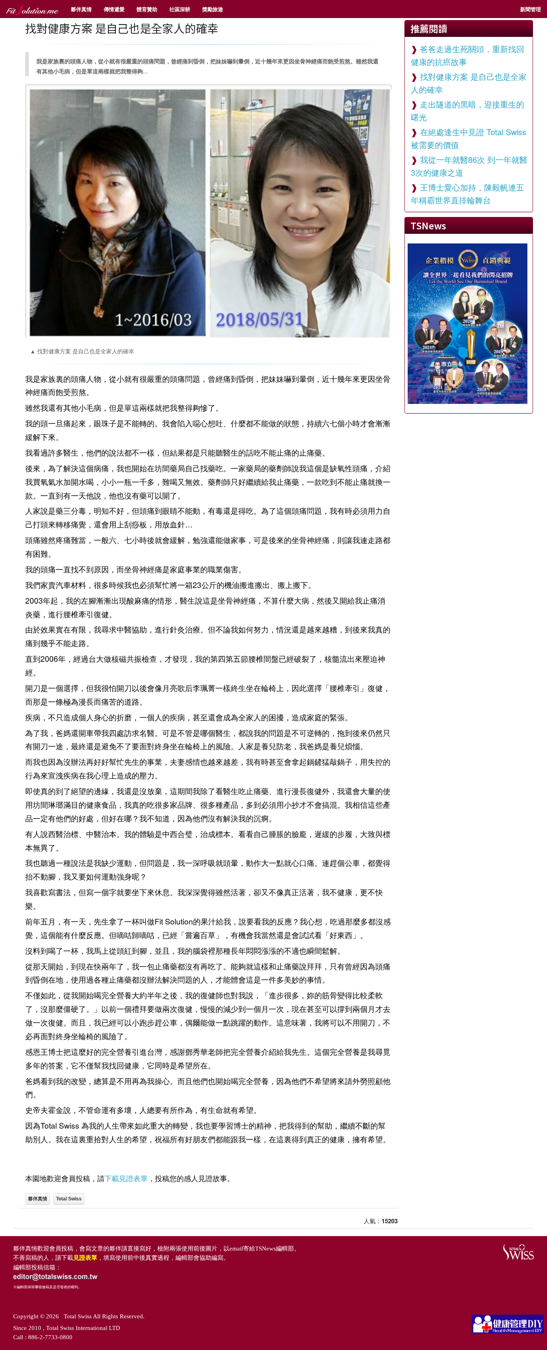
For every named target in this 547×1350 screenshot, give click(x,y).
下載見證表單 (126, 1178)
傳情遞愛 (114, 9)
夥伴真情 (81, 9)
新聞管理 (530, 9)
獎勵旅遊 (212, 9)
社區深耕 (179, 9)
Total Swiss (69, 1199)
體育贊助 (147, 9)
